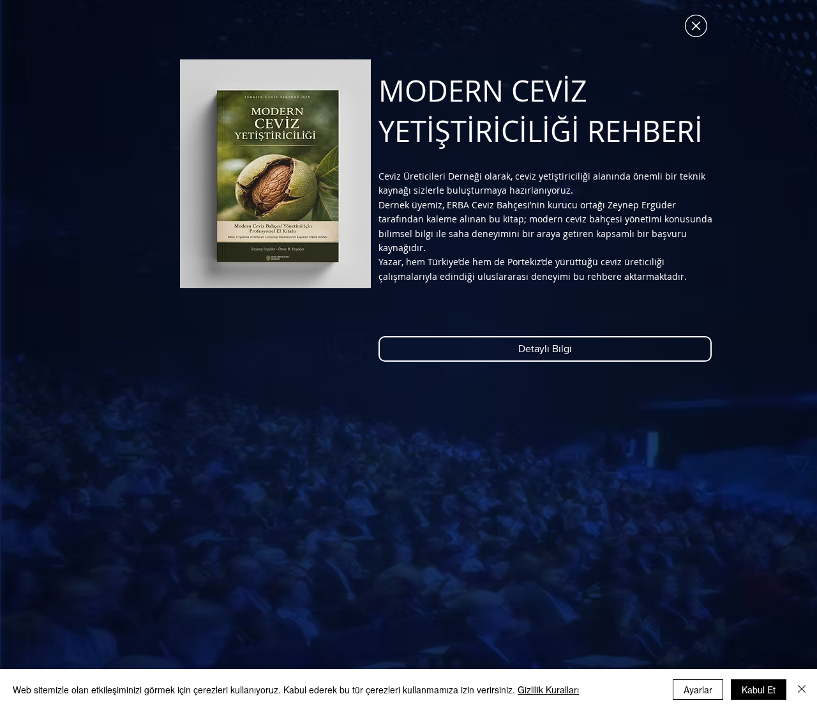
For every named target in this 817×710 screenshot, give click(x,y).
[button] (696, 26)
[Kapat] (801, 689)
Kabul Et (759, 689)
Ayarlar (698, 689)
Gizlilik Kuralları (548, 689)
